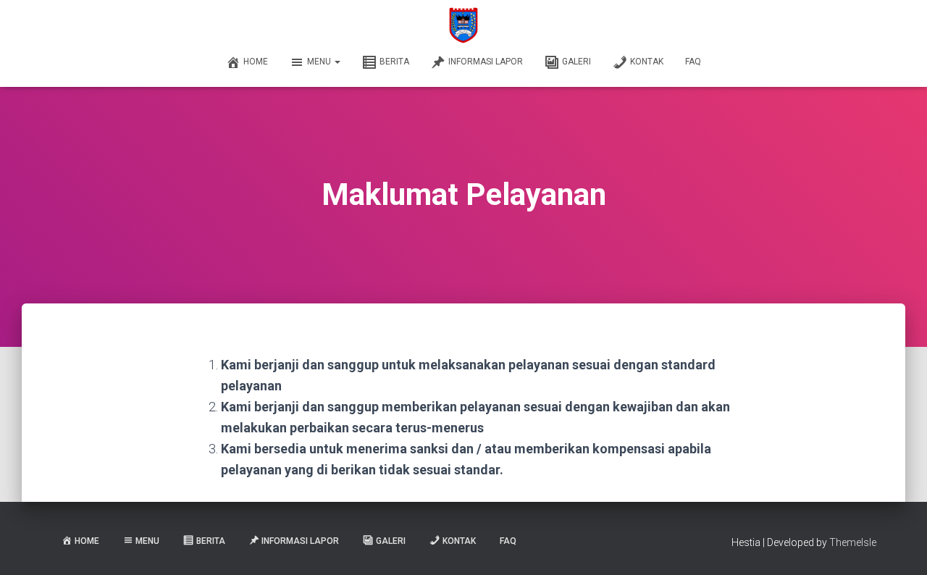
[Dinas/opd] (464, 25)
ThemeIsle (852, 542)
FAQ (693, 61)
